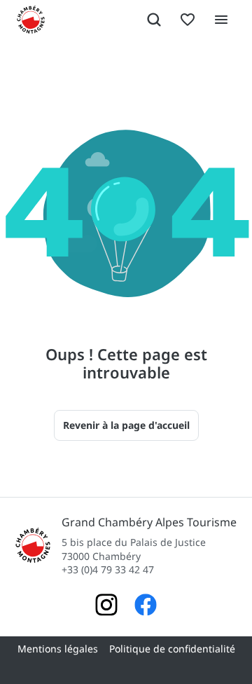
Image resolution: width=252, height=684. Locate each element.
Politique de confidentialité (172, 648)
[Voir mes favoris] (188, 19)
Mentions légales (58, 648)
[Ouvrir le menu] (221, 20)
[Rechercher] (154, 20)
